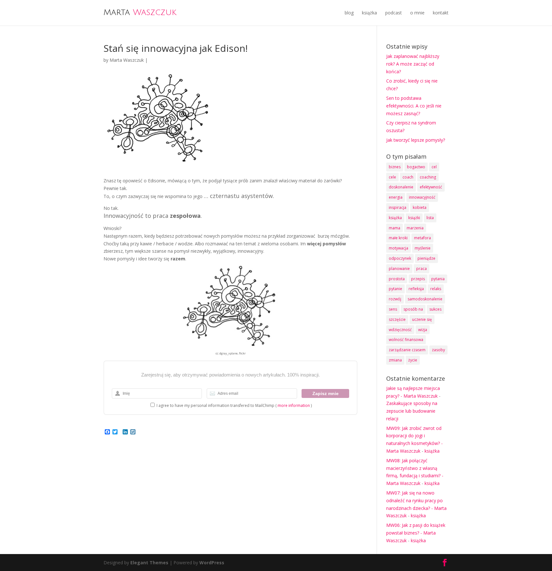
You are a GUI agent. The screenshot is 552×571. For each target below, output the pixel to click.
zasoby (438, 350)
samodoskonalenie (425, 299)
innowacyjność (422, 197)
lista (430, 217)
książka (369, 13)
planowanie (399, 268)
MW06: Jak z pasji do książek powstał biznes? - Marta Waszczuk (415, 532)
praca (421, 268)
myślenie (423, 248)
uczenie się (422, 319)
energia (395, 197)
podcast (393, 13)
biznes (395, 167)
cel (434, 167)
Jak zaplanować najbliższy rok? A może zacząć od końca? (412, 64)
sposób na (413, 309)
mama (394, 228)
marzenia (415, 228)
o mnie (417, 13)
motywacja (398, 248)
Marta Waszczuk (127, 60)
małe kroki (398, 238)
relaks (435, 288)
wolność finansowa (406, 339)
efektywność (431, 187)
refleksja (416, 288)
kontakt (440, 13)
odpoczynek (400, 258)
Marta (139, 12)
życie (412, 360)
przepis (418, 279)
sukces (435, 309)
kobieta (419, 207)
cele (392, 177)
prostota (397, 279)
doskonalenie (401, 187)
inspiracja (397, 207)
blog (349, 13)
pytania (438, 279)
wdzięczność (400, 329)
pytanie (395, 288)
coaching (428, 177)
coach (407, 177)
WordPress (211, 562)
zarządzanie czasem (407, 350)
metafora (422, 238)
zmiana (395, 360)
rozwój (395, 299)
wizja (422, 329)
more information (294, 405)
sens (393, 309)
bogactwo (416, 167)
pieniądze (426, 258)
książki (414, 217)
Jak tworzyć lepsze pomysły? (415, 140)
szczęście (397, 319)
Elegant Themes (149, 562)
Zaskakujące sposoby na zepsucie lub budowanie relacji (411, 411)
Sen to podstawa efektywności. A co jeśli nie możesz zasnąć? (413, 105)
